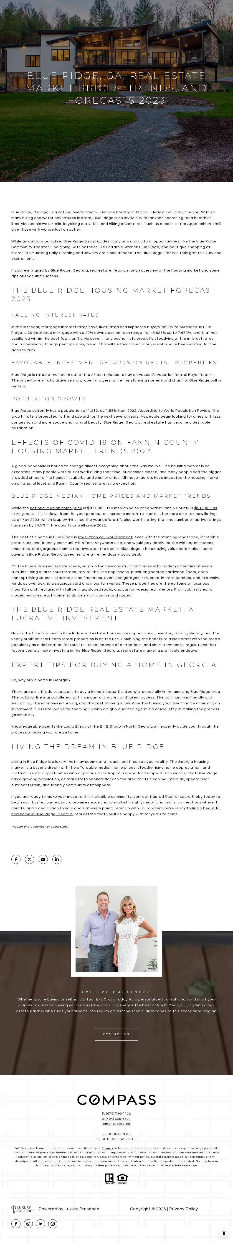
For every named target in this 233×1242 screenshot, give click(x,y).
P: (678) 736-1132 (116, 1113)
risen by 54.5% (32, 525)
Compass (108, 1148)
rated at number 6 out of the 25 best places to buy (84, 375)
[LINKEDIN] (40, 1223)
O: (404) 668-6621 (116, 1118)
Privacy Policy (183, 1209)
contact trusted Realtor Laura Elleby (168, 796)
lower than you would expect (105, 537)
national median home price (56, 508)
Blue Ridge (37, 761)
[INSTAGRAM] (28, 1223)
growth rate (22, 416)
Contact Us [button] (116, 1034)
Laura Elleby (75, 726)
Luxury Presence (82, 1209)
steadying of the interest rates (184, 338)
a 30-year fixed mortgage (48, 332)
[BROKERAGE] (52, 1223)
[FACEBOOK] (15, 1223)
